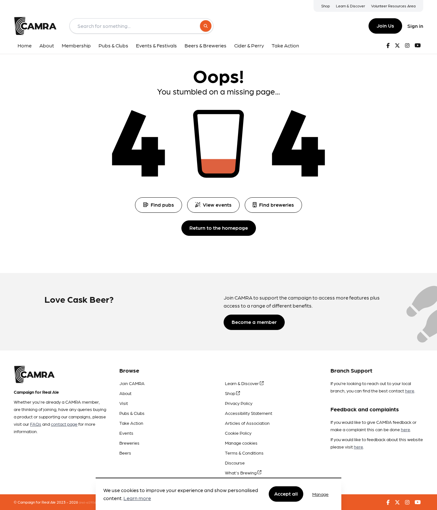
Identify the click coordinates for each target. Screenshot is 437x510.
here (409, 390)
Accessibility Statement (248, 412)
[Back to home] (35, 26)
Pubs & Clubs (132, 412)
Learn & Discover (350, 6)
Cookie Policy (238, 432)
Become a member (254, 322)
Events (126, 432)
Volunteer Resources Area (393, 6)
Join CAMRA (132, 383)
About (125, 393)
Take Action (131, 422)
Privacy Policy (238, 403)
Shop (325, 6)
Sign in (415, 26)
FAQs (35, 423)
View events (217, 205)
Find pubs (162, 205)
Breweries (129, 442)
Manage (320, 494)
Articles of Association (247, 422)
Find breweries (276, 205)
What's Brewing (241, 472)
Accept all (286, 494)
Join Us (385, 25)
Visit (123, 403)
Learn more (137, 498)
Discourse (235, 462)
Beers (125, 452)
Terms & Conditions (244, 452)
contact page (64, 423)
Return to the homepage (218, 228)
